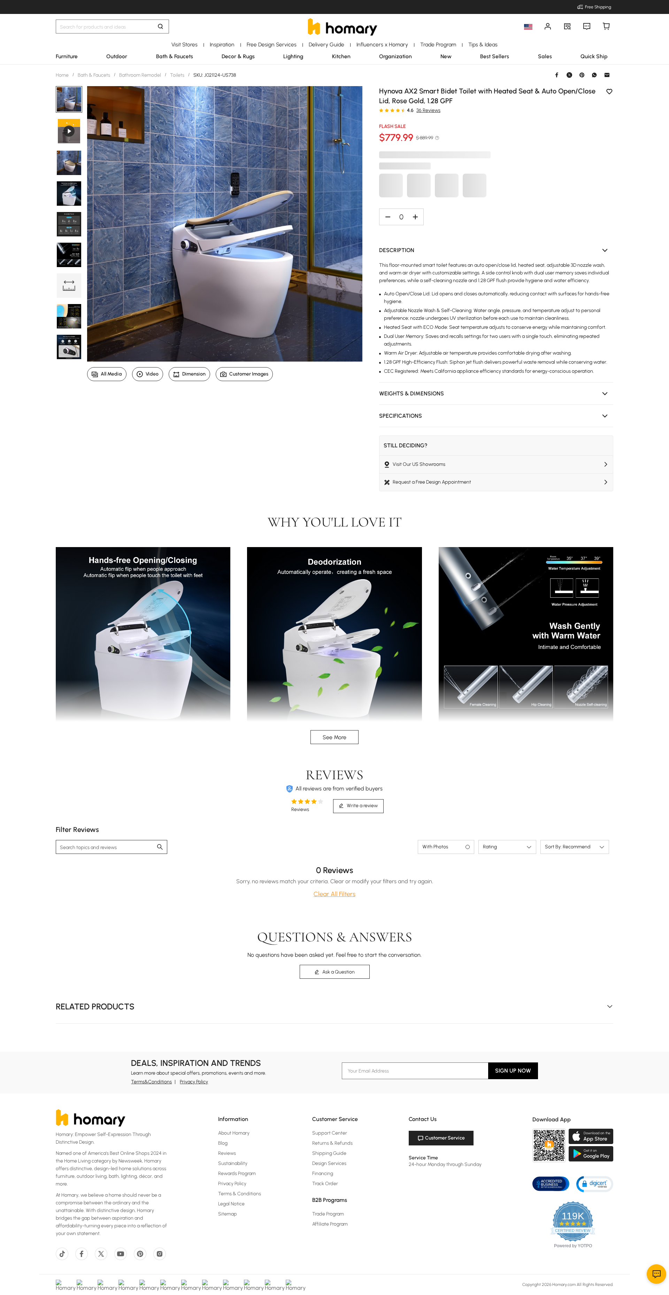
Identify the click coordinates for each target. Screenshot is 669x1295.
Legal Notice (231, 1204)
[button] (496, 250)
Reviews (227, 1153)
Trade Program (328, 1214)
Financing (322, 1173)
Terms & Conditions (239, 1194)
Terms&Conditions (151, 1082)
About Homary (233, 1133)
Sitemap (227, 1214)
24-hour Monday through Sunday (445, 1164)
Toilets (177, 75)
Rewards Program (237, 1173)
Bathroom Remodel (140, 75)
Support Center (329, 1133)
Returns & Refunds (332, 1143)
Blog (223, 1143)
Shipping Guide (329, 1153)
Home (63, 75)
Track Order (325, 1184)
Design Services (329, 1163)
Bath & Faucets (94, 75)
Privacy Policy (194, 1082)
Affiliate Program (330, 1224)
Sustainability (232, 1163)
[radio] (381, 110)
